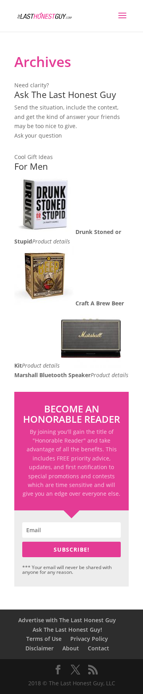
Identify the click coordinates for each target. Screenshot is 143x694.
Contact (98, 648)
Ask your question (38, 135)
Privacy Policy (89, 638)
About (70, 648)
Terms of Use (44, 638)
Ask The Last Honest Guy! (67, 629)
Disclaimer (39, 648)
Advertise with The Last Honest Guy (67, 620)
